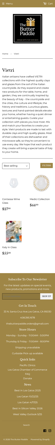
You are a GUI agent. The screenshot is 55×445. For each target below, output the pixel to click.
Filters (46, 165)
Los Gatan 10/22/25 (27, 396)
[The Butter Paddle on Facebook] (44, 431)
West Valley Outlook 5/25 (27, 414)
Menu (9, 3)
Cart (50, 3)
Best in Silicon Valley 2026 (27, 408)
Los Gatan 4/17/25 (28, 402)
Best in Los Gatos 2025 (27, 390)
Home (5, 54)
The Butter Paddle (19, 439)
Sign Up (46, 296)
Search (26, 425)
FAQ (27, 374)
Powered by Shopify (40, 439)
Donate (27, 378)
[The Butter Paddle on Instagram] (49, 431)
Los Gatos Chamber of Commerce (27, 369)
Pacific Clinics (27, 365)
